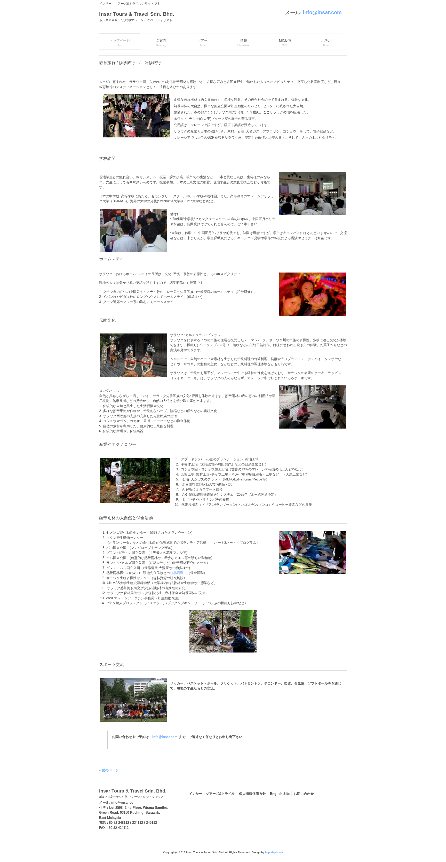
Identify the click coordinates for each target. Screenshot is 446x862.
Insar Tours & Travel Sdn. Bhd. (132, 793)
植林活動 (177, 573)
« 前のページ (109, 770)
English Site (280, 794)
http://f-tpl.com (274, 852)
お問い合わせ (304, 794)
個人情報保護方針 (252, 794)
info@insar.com (322, 12)
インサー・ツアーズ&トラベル (212, 794)
